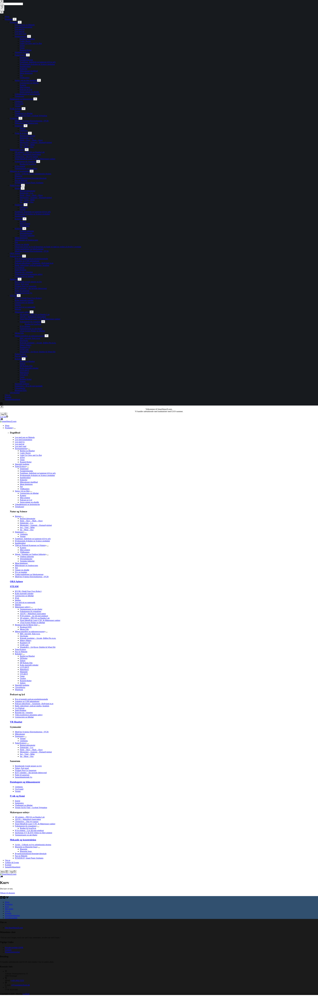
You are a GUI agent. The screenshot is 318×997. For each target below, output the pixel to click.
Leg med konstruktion (23, 440)
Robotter (18, 654)
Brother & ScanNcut (28, 828)
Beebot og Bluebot (27, 451)
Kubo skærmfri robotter (24, 593)
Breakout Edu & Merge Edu (26, 625)
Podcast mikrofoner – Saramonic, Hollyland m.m (34, 704)
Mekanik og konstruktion (23, 839)
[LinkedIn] (1, 898)
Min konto (9, 909)
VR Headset (16, 722)
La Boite (26, 994)
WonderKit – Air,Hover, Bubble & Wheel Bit (37, 647)
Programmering (21, 448)
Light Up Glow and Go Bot (31, 455)
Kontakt (8, 865)
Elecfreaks (24, 636)
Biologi (18, 516)
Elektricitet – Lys (26, 523)
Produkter (9, 428)
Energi (17, 801)
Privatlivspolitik (11, 918)
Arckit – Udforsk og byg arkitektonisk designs (33, 845)
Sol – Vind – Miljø (27, 527)
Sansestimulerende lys (23, 777)
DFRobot (23, 658)
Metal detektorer (26, 484)
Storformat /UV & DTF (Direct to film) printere (33, 833)
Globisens (24, 534)
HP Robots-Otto (26, 663)
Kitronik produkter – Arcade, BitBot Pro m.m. (38, 638)
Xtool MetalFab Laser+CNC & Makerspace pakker (40, 620)
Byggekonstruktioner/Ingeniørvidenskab (30, 854)
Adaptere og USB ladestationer (27, 701)
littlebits (18, 605)
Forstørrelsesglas (26, 471)
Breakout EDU (26, 627)
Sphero (22, 683)
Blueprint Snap (26, 851)
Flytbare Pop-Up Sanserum (25, 770)
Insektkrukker (25, 478)
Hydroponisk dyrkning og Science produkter (37, 475)
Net (21, 486)
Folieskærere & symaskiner (30, 611)
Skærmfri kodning (22, 464)
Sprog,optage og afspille (29, 502)
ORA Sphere (16, 581)
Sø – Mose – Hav (27, 530)
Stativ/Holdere (20, 710)
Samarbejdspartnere (12, 867)
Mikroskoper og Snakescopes (26, 565)
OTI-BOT (24, 674)
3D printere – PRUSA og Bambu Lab (35, 618)
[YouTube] (4, 898)
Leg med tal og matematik (25, 602)
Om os (7, 860)
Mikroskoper (20, 734)
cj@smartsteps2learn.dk (20, 985)
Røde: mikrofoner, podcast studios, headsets (32, 706)
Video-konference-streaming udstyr (28, 715)
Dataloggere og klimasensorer (25, 782)
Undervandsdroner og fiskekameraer (29, 574)
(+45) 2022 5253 (17, 980)
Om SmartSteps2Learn (14, 928)
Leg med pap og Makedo (25, 437)
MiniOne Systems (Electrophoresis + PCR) (32, 577)
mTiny (22, 457)
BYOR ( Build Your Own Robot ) (28, 591)
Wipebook (19, 690)
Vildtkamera (24, 489)
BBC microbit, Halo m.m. (30, 634)
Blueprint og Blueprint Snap (26, 847)
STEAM (14, 586)
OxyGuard (19, 789)
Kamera (23, 495)
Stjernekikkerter (26, 559)
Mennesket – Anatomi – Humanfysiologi (36, 525)
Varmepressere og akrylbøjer (31, 609)
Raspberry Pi (25, 643)
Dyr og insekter (21, 572)
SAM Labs (24, 645)
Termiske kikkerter (27, 561)
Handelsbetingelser (12, 915)
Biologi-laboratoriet (27, 518)
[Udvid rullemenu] (15, 428)
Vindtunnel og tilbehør (24, 805)
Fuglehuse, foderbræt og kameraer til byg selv (38, 473)
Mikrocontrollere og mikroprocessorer (30, 631)
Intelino (18, 600)
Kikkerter (23, 480)
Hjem (7, 426)
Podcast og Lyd (26, 500)
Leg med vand (20, 446)
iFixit (17, 598)
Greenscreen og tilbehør (29, 493)
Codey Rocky (25, 453)
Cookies (8, 950)
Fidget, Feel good (22, 768)
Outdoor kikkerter (27, 556)
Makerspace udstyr (22, 607)
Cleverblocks (20, 687)
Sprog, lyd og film (22, 491)
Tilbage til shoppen (7, 893)
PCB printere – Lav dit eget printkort (29, 830)
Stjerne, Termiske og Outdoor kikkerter (30, 554)
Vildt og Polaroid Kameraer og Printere (30, 545)
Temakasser (19, 507)
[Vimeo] (7, 898)
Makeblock (24, 669)
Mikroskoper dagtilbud (29, 482)
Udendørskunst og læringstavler (27, 504)
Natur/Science (20, 466)
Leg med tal (19, 444)
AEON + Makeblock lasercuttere (33, 614)
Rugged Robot (25, 462)
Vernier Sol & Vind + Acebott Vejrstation (31, 807)
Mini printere (25, 498)
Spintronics (19, 803)
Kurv (7, 907)
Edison (22, 660)
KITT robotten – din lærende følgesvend (31, 773)
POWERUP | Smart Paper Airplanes (29, 858)
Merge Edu (24, 629)
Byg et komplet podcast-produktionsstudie (31, 699)
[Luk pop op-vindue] (1, 407)
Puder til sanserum (22, 775)
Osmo (22, 460)
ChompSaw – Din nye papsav (27, 821)
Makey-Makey (25, 640)
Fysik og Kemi (17, 796)
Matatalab (24, 672)
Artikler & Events (12, 862)
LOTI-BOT (24, 667)
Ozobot (23, 678)
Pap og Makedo (21, 652)
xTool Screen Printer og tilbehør (32, 623)
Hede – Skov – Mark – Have (31, 521)
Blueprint (23, 849)
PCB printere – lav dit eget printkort (34, 616)
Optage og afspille (22, 570)
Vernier (23, 536)
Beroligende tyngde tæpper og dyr (28, 766)
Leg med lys (20, 442)
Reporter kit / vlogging (24, 713)
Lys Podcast (19, 708)
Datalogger (24, 469)
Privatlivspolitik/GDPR (14, 947)
